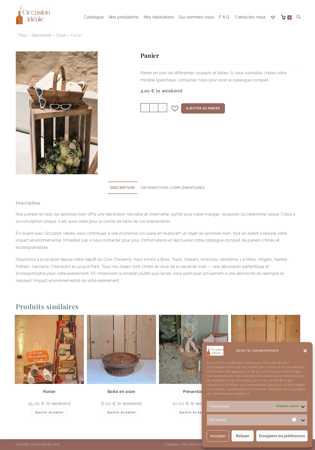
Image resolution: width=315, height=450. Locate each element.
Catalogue (172, 444)
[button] (305, 350)
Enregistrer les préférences (282, 436)
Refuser (242, 436)
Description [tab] (122, 188)
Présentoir (193, 391)
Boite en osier (122, 391)
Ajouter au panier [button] (49, 412)
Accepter (218, 436)
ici (248, 393)
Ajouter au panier (203, 108)
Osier (61, 35)
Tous (22, 35)
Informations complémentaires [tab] (173, 188)
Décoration (42, 35)
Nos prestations (194, 444)
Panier (49, 391)
